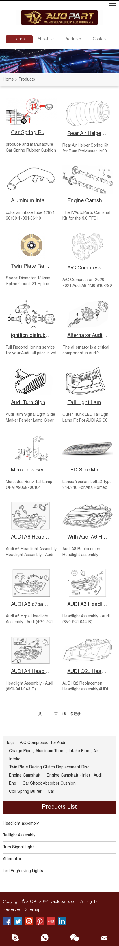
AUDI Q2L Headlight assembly (87, 672)
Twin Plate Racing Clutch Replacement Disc (31, 266)
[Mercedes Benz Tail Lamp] (31, 448)
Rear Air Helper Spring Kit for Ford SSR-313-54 (87, 133)
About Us (46, 39)
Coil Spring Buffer (25, 792)
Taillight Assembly (19, 836)
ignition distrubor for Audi (31, 335)
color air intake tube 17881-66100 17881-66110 (31, 216)
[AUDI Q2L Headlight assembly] (87, 650)
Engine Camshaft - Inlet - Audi (87, 201)
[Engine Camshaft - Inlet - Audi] (87, 179)
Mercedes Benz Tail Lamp (31, 470)
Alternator (12, 859)
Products (73, 39)
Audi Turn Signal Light (31, 403)
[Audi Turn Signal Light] (31, 381)
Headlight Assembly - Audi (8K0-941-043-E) (29, 687)
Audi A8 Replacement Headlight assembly (82, 552)
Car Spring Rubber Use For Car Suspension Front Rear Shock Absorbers (31, 133)
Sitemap (33, 910)
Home (19, 39)
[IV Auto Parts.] (59, 18)
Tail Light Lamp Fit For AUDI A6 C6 (87, 403)
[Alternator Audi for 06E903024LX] (87, 313)
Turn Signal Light (18, 847)
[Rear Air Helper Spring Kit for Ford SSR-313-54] (87, 112)
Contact (100, 39)
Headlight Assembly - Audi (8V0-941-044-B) (86, 619)
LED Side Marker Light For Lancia (87, 470)
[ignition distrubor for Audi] (31, 313)
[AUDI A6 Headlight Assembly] (31, 515)
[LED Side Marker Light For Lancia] (87, 448)
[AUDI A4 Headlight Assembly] (31, 650)
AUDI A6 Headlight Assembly (31, 537)
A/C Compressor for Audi (42, 743)
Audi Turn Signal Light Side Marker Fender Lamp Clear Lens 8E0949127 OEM (30, 421)
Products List (59, 807)
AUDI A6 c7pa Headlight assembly (31, 604)
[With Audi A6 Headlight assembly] (87, 515)
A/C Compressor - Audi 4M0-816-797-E (87, 268)
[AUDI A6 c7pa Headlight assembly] (31, 582)
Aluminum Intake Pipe (31, 201)
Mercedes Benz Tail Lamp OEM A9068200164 (29, 485)
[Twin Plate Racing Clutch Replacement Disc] (31, 245)
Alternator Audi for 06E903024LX (87, 335)
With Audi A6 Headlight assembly (87, 537)
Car (51, 792)
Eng (12, 784)
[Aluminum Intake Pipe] (31, 179)
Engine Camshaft (24, 776)
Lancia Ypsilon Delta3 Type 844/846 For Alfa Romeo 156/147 (87, 488)
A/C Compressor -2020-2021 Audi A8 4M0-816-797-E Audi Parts (87, 286)
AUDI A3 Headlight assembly (87, 604)
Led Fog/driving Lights (23, 871)
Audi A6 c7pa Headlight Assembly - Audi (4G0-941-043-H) (30, 622)
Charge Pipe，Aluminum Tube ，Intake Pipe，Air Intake (53, 755)
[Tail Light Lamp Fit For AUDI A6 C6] (87, 381)
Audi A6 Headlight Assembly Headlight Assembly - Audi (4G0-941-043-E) (31, 555)
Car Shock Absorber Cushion (49, 784)
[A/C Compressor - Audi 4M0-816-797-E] (87, 246)
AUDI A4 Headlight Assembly (31, 672)
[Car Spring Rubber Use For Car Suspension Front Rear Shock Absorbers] (31, 111)
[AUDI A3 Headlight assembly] (87, 582)
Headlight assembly (21, 824)
